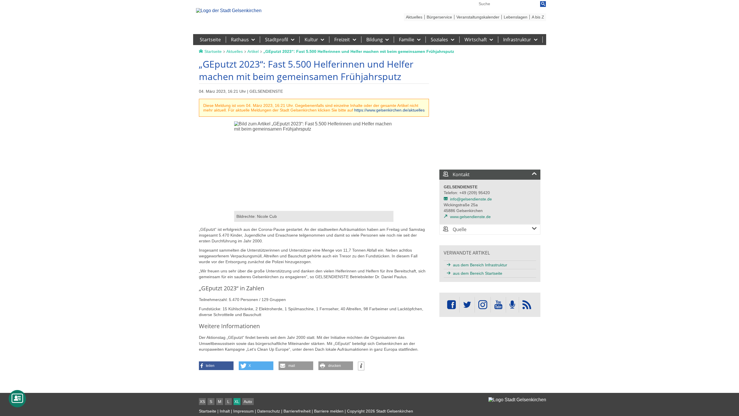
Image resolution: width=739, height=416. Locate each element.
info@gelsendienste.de (471, 199)
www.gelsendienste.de (470, 216)
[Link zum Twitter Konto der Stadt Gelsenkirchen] (467, 305)
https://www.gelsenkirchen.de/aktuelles (389, 110)
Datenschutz (268, 411)
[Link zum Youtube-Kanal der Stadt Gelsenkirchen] (498, 305)
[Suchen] (543, 4)
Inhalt (225, 411)
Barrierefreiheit (297, 411)
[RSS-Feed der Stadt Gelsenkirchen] (527, 305)
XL (236, 401)
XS (202, 401)
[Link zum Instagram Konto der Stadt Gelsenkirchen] (482, 305)
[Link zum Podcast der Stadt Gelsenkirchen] (512, 305)
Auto (248, 401)
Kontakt (460, 174)
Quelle (458, 229)
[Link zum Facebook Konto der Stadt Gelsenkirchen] (451, 305)
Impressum (243, 411)
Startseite (207, 411)
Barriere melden (329, 411)
